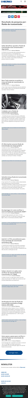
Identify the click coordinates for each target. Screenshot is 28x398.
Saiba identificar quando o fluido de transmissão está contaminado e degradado (13, 47)
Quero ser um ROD (6, 381)
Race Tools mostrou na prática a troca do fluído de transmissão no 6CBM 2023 (13, 82)
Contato (3, 383)
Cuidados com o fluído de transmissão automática (10, 112)
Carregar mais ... (14, 353)
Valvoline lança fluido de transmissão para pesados (14, 178)
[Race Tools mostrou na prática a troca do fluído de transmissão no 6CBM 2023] (14, 71)
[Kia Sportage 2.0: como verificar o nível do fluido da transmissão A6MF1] (14, 200)
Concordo (8, 395)
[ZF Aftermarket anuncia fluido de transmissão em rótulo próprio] (14, 134)
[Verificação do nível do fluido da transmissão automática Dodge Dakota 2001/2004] (14, 292)
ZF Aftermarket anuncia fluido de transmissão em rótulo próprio (13, 145)
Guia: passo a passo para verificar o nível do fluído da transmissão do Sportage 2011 (13, 337)
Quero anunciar (5, 376)
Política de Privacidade (20, 393)
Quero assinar (5, 374)
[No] (26, 391)
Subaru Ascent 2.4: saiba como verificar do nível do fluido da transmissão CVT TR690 (12, 272)
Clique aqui (22, 367)
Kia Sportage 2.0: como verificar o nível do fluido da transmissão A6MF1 (14, 211)
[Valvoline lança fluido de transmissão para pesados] (14, 167)
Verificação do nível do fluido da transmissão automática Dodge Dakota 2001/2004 (12, 303)
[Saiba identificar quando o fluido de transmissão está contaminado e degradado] (14, 36)
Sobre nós (3, 372)
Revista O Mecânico (6, 1)
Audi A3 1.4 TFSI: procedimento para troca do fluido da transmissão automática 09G (13, 240)
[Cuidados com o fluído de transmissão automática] (14, 101)
